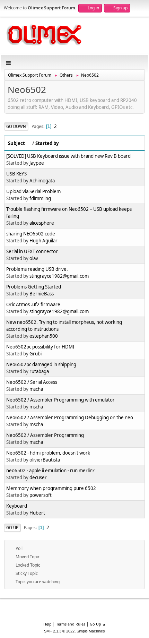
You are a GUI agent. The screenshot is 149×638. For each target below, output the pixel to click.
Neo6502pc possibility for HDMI (40, 347)
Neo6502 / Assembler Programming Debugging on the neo (69, 417)
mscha (36, 389)
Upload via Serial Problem (33, 191)
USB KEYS (16, 174)
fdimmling (40, 198)
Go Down (16, 126)
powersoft (40, 495)
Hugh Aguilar (43, 241)
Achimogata (42, 181)
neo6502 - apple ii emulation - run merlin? (50, 470)
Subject (16, 143)
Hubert (37, 513)
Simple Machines (91, 631)
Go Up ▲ (98, 624)
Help (47, 624)
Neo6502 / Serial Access (31, 382)
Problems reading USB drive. (37, 269)
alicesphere (41, 223)
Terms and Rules (70, 624)
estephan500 (43, 336)
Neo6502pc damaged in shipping (41, 364)
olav (33, 258)
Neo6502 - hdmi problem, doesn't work (48, 453)
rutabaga (39, 371)
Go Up (12, 527)
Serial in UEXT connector (32, 251)
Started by (47, 143)
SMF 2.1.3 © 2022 (59, 631)
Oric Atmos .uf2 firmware (33, 304)
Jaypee (36, 163)
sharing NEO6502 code (30, 234)
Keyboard (16, 506)
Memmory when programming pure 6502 (51, 488)
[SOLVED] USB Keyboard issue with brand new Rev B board (68, 156)
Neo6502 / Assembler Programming (45, 435)
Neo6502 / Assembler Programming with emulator (60, 400)
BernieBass (41, 294)
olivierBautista (44, 460)
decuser (38, 477)
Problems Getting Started (33, 287)
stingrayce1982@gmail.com (59, 276)
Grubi (35, 354)
